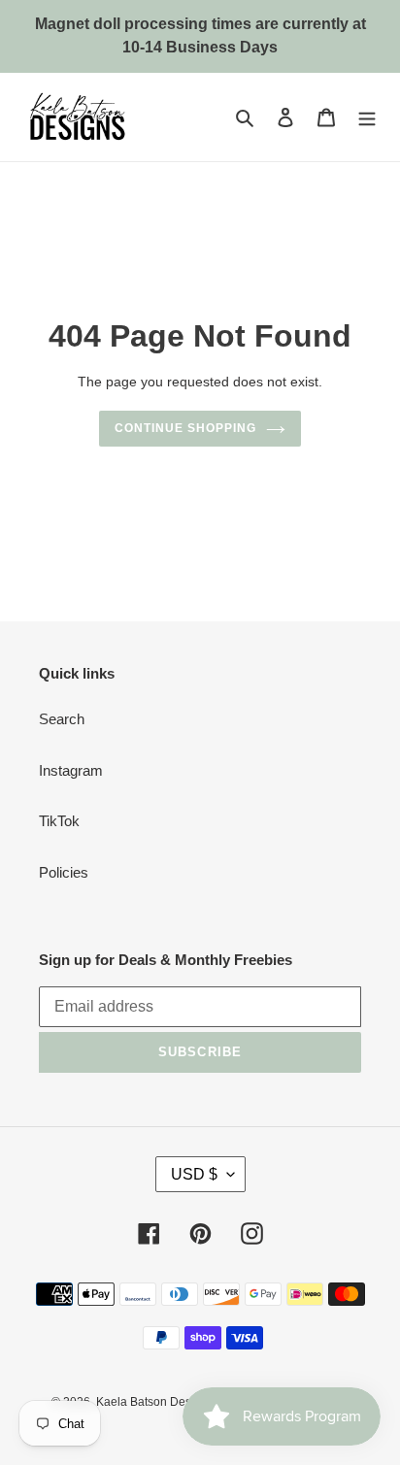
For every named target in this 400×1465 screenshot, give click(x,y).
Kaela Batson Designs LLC (167, 1402)
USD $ (194, 1174)
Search (61, 719)
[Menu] (367, 117)
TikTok (59, 821)
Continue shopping (185, 428)
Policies (63, 872)
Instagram (71, 770)
